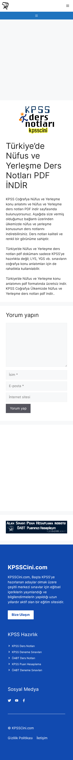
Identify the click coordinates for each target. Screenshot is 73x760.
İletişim (42, 738)
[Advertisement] (36, 57)
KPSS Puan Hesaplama (26, 664)
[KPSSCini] (5, 6)
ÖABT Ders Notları (23, 658)
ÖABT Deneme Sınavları (27, 670)
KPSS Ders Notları (23, 646)
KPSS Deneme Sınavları (27, 652)
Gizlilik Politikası (20, 738)
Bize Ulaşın (21, 615)
